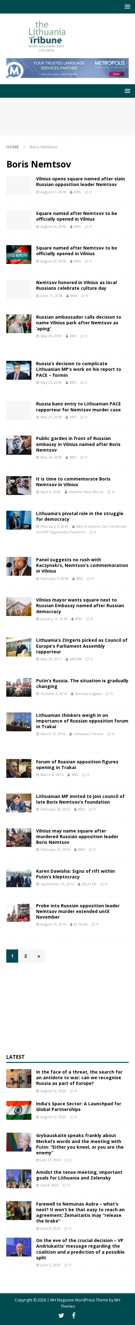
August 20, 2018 (53, 261)
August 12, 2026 (53, 1090)
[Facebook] (73, 1315)
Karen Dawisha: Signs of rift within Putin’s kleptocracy (75, 874)
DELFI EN (89, 884)
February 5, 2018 (54, 526)
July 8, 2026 (49, 1185)
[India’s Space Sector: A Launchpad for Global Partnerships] (18, 1110)
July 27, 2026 (50, 1159)
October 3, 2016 (53, 693)
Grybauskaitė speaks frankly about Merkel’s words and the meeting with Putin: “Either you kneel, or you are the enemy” (80, 1144)
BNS (77, 192)
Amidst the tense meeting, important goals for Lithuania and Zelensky (79, 1175)
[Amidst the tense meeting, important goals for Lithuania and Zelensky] (18, 1178)
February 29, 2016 (55, 809)
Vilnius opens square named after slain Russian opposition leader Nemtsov (80, 181)
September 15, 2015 (57, 884)
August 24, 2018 (53, 226)
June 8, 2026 (50, 1228)
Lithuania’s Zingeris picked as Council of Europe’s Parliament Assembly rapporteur (81, 645)
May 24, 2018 (51, 457)
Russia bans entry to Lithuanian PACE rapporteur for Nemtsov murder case (78, 406)
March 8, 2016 (51, 774)
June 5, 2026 (50, 1264)
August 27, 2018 (53, 192)
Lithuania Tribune (88, 733)
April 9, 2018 (50, 491)
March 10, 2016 (52, 733)
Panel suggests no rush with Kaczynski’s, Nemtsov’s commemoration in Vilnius (82, 565)
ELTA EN (81, 924)
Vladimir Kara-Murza (86, 491)
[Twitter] (61, 1315)
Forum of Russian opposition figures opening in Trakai (77, 764)
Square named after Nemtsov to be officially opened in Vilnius (76, 216)
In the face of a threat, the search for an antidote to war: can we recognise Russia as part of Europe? (79, 1077)
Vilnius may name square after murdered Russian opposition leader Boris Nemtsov (77, 836)
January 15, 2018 (53, 618)
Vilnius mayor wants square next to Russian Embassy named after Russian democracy (80, 605)
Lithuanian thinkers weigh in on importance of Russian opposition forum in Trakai (82, 720)
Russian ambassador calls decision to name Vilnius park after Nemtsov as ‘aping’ (78, 322)
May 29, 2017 (51, 659)
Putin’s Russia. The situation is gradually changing (82, 683)
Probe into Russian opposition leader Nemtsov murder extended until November (78, 911)
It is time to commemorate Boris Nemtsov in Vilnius (73, 481)
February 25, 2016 (55, 849)
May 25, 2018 (51, 335)
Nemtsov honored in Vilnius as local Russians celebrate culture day (76, 285)
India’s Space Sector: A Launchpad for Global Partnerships (78, 1106)
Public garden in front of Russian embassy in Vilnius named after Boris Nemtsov (78, 444)
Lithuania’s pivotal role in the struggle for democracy (79, 516)
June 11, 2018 (51, 295)
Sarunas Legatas (88, 693)
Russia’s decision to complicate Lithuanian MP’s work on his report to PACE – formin (78, 369)
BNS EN (76, 659)
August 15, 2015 (53, 924)
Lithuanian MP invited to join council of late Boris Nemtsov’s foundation (80, 799)
